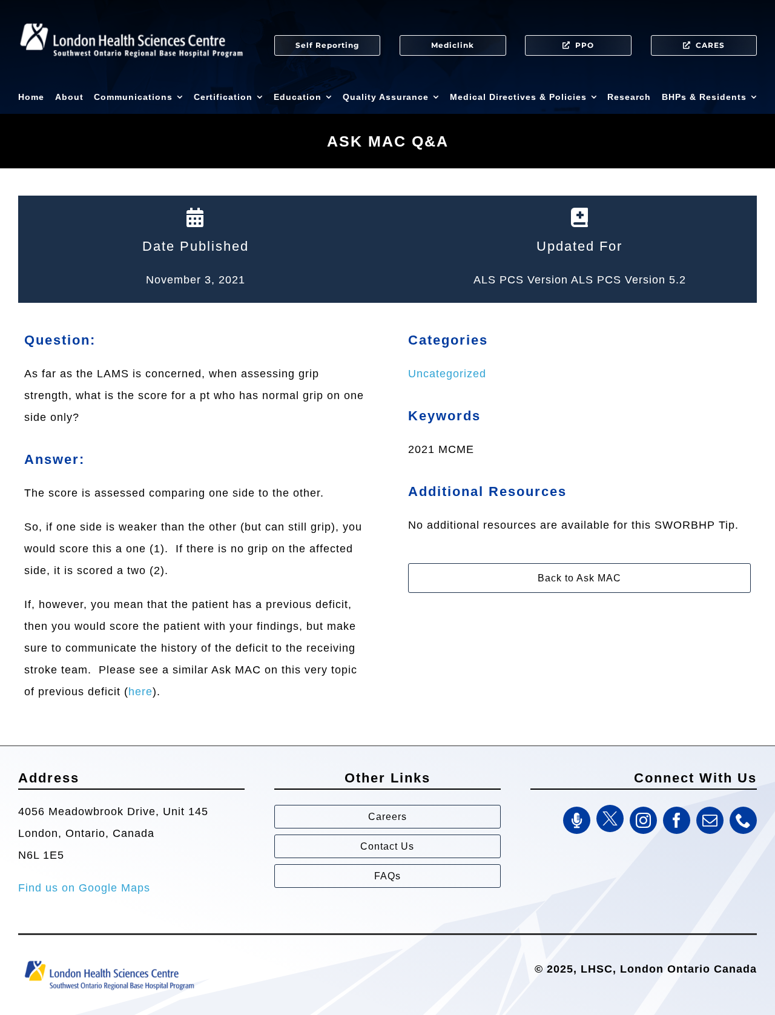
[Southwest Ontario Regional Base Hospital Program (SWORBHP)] (109, 960)
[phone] (743, 820)
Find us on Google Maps (84, 888)
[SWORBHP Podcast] (576, 820)
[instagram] (643, 820)
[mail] (710, 820)
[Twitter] (610, 818)
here (140, 692)
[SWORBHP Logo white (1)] (131, 18)
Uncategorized (447, 374)
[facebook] (676, 820)
